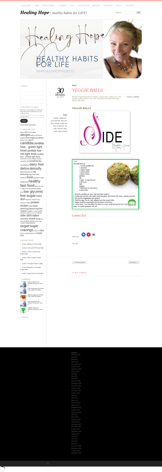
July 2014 (74, 441)
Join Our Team (83, 5)
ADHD (30, 132)
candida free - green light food (110, 97)
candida (95, 97)
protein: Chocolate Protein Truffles (32, 263)
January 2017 (75, 405)
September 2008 (76, 453)
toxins (22, 233)
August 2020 (75, 371)
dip (34, 172)
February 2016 (75, 419)
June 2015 (74, 438)
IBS (27, 188)
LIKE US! (25, 317)
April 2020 (74, 378)
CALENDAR (62, 5)
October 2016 (75, 410)
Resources (108, 5)
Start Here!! (26, 5)
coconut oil (24, 161)
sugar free (37, 230)
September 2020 (76, 369)
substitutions (30, 223)
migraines (29, 199)
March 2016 (75, 417)
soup (38, 218)
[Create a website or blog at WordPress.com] (48, 464)
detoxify (57, 123)
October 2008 (75, 450)
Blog (72, 5)
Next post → (134, 262)
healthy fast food (90, 99)
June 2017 (74, 398)
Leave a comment (133, 97)
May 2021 (74, 357)
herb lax (37, 186)
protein (35, 202)
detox (52, 123)
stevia (31, 221)
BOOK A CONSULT (49, 5)
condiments (35, 160)
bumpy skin (23, 140)
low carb (100, 99)
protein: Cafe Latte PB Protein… (36, 289)
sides (82, 100)
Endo (37, 174)
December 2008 (76, 446)
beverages (31, 138)
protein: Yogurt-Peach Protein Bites (33, 273)
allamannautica (32, 295)
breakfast (40, 138)
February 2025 (75, 354)
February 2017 (75, 402)
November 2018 (76, 386)
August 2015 (75, 434)
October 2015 (75, 429)
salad (30, 206)
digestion (30, 172)
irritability (38, 188)
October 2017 (75, 393)
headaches (24, 182)
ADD (26, 132)
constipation (24, 165)
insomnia (32, 189)
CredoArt (130, 5)
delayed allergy (77, 99)
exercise (23, 178)
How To (119, 5)
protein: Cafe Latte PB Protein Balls (33, 248)
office (28, 203)
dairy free (64, 120)
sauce (32, 208)
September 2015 (76, 431)
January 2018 (75, 388)
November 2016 (76, 407)
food (30, 177)
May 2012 (74, 443)
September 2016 (76, 412)
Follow (24, 120)
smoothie (24, 219)
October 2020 (75, 366)
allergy (33, 135)
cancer (30, 140)
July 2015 (74, 436)
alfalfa (34, 132)
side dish (60, 128)
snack (32, 218)
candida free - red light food (31, 152)
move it (34, 199)
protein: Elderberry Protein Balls (32, 244)
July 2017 (74, 395)
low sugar (108, 99)
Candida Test (79, 215)
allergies (25, 134)
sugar (55, 131)
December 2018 (76, 383)
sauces (38, 208)
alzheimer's (38, 135)
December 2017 (76, 390)
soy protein (24, 221)
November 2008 (76, 448)
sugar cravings (62, 131)
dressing (24, 174)
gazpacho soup (38, 178)
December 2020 (76, 364)
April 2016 (74, 414)
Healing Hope (34, 12)
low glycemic (60, 126)
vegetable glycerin (30, 233)
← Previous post (79, 262)
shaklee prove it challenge (34, 213)
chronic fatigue (31, 158)
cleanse (39, 158)
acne (22, 132)
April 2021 (74, 359)
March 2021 (75, 362)
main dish (115, 99)
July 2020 (74, 374)
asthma (23, 138)
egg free (32, 174)
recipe (74, 100)
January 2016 (75, 422)
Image (74, 85)
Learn (37, 5)
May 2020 (74, 376)
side (78, 100)
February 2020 (75, 381)
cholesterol (23, 158)
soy (42, 219)
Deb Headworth (85, 97)
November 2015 (76, 426)
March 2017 (75, 400)
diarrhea (23, 172)
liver (21, 192)
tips (42, 230)
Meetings (96, 5)
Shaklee (23, 211)
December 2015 (76, 424)
